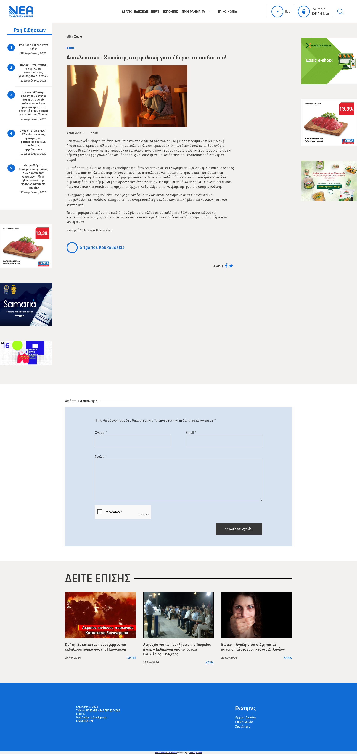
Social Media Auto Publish (166, 752)
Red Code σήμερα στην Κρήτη (33, 47)
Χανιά (78, 36)
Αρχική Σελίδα (245, 717)
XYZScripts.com (195, 752)
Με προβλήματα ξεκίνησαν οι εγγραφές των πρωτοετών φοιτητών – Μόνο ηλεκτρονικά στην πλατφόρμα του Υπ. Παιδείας (33, 177)
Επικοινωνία (244, 722)
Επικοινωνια (227, 11)
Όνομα (101, 432)
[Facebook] (226, 267)
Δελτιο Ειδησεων (135, 11)
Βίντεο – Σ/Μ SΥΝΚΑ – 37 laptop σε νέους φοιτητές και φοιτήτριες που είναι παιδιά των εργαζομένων (33, 140)
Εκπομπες (171, 11)
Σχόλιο (101, 457)
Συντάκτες (242, 726)
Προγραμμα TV (193, 11)
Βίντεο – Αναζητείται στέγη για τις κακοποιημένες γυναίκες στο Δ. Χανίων (33, 70)
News (155, 11)
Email (191, 432)
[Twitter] (230, 267)
